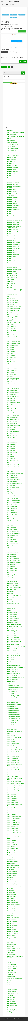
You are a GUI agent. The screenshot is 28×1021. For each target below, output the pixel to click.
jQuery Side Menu (11, 840)
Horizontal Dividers (12, 616)
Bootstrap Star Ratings (13, 254)
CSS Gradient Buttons (12, 417)
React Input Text (11, 898)
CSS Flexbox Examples (13, 396)
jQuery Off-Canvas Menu (13, 812)
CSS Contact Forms (12, 370)
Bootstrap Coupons (12, 191)
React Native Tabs (11, 906)
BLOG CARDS (10, 163)
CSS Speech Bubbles (12, 535)
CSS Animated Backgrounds (14, 306)
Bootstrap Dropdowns (12, 197)
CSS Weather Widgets (12, 581)
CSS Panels (10, 494)
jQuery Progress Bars (12, 826)
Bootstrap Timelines (12, 265)
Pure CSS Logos (11, 894)
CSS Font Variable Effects (13, 402)
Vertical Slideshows (12, 989)
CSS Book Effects (11, 330)
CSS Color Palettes (12, 368)
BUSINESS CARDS (12, 275)
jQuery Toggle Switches (13, 848)
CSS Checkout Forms (12, 359)
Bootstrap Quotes (11, 240)
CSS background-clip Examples (15, 322)
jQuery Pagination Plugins (13, 818)
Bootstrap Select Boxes (13, 246)
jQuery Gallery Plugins (12, 776)
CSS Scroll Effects (12, 514)
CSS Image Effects (12, 442)
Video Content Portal (12, 993)
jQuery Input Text (11, 792)
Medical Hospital (11, 853)
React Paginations (11, 911)
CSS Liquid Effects (12, 452)
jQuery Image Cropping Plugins (15, 785)
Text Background (11, 964)
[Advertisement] (14, 95)
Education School (11, 589)
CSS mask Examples (12, 463)
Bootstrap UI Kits (11, 271)
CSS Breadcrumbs (11, 339)
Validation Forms (11, 980)
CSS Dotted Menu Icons (13, 384)
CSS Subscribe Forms (12, 543)
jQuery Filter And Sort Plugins (14, 770)
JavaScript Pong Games (13, 712)
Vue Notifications (11, 1003)
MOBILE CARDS (11, 859)
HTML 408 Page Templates (14, 633)
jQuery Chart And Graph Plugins (15, 750)
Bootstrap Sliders (11, 252)
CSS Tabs (9, 550)
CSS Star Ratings (11, 539)
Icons (8, 663)
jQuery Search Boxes (12, 835)
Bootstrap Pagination (12, 229)
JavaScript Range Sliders (13, 716)
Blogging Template (12, 165)
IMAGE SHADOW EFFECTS (14, 671)
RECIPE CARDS (11, 936)
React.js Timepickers (12, 931)
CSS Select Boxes (12, 519)
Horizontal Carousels (12, 614)
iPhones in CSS (11, 681)
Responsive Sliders (12, 938)
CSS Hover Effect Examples (14, 436)
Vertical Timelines (11, 991)
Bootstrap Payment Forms (14, 232)
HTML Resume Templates (13, 653)
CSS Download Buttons (13, 386)
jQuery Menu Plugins (12, 802)
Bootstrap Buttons (11, 173)
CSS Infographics (11, 444)
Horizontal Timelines (12, 620)
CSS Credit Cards (11, 374)
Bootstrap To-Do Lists (13, 267)
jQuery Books (10, 739)
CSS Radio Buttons (12, 506)
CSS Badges (10, 324)
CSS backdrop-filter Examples (14, 315)
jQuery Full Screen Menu (13, 774)
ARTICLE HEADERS (12, 153)
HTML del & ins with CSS (13, 639)
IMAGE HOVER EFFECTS (13, 665)
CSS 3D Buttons (11, 298)
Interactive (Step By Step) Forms (15, 677)
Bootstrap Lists (11, 211)
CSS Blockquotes (11, 328)
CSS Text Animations (12, 552)
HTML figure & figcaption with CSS (16, 647)
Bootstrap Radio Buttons (13, 242)
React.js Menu (10, 927)
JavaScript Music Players (13, 708)
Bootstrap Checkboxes (13, 182)
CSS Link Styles (11, 450)
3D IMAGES (10, 130)
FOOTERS (9, 599)
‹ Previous (4, 66)
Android (9, 138)
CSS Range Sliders (12, 508)
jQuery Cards (10, 745)
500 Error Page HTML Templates (15, 136)
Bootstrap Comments (12, 184)
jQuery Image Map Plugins (14, 788)
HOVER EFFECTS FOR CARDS (14, 626)
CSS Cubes (10, 376)
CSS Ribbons (10, 510)
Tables (9, 962)
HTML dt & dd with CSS (13, 644)
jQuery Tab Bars (11, 846)
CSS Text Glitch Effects (13, 558)
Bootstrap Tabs (11, 258)
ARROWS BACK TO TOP (13, 149)
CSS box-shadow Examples (14, 337)
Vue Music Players (12, 1001)
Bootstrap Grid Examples (13, 205)
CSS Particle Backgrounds (13, 500)
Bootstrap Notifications (13, 224)
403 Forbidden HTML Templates (15, 132)
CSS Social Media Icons (13, 531)
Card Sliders (10, 281)
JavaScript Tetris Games (13, 727)
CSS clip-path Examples (13, 362)
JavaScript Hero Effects (13, 698)
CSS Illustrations (11, 440)
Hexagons (9, 610)
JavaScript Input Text (12, 700)
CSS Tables (10, 548)
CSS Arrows (10, 312)
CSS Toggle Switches (12, 570)
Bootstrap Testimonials (13, 261)
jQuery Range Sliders (12, 828)
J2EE (8, 683)
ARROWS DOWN (11, 151)
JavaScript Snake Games (13, 718)
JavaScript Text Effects (13, 729)
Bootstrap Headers (12, 207)
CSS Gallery (10, 411)
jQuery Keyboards (11, 794)
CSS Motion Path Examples (14, 479)
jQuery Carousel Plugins (13, 747)
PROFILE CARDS (11, 892)
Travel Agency (10, 970)
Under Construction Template (14, 978)
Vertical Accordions (12, 983)
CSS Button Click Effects (13, 341)
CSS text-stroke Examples (14, 562)
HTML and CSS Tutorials (13, 637)
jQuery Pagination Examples (14, 816)
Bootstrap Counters (12, 189)
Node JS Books (11, 869)
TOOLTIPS (5, 22)
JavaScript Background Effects (15, 687)
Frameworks (10, 602)
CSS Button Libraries (12, 345)
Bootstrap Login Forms (13, 214)
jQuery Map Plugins (12, 798)
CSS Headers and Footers (13, 425)
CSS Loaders (10, 456)
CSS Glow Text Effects (13, 415)
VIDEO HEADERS (11, 995)
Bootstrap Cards (11, 176)
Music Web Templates (13, 865)
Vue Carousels (11, 997)
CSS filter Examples (12, 390)
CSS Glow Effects (11, 413)
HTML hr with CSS (11, 651)
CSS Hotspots (11, 433)
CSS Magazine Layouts (13, 460)
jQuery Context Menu (12, 758)
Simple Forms (10, 946)
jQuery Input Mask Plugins (13, 790)
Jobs (8, 733)
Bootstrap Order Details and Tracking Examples (14, 227)
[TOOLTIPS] (14, 13)
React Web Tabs (11, 919)
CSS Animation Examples (13, 308)
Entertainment (10, 591)
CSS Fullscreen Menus (13, 409)
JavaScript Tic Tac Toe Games (14, 731)
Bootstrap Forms (11, 201)
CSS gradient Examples (13, 419)
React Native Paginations (13, 904)
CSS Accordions (11, 304)
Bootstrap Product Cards (13, 234)
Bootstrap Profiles (12, 236)
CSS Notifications (11, 485)
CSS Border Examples (12, 335)
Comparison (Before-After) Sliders (16, 290)
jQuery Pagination (11, 814)
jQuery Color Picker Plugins (14, 754)
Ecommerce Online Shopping (14, 587)
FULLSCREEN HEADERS (13, 604)
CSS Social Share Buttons (13, 533)
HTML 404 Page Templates (14, 631)
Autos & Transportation (13, 155)
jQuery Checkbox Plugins (13, 752)
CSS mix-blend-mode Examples (15, 473)
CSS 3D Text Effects (12, 300)
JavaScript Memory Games (14, 704)
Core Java (9, 292)
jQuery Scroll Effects (12, 830)
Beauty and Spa (11, 161)
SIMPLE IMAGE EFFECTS (13, 948)
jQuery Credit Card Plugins (13, 762)
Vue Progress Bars (12, 1005)
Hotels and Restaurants (13, 622)
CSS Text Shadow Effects (13, 560)
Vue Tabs (9, 1007)
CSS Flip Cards (11, 398)
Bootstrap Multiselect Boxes (14, 220)
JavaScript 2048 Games (13, 685)
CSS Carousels (11, 355)
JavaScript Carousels (12, 694)
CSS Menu (10, 469)
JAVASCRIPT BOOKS (12, 689)
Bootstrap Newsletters (13, 222)
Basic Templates (11, 159)
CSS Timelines (11, 566)
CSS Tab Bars (10, 546)
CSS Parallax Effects (12, 498)
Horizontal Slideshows (13, 618)
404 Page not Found (12, 134)
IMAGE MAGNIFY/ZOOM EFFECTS (16, 667)
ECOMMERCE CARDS (12, 585)
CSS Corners (10, 372)
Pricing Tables (11, 890)
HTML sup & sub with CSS (14, 655)
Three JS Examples (12, 966)
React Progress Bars (12, 913)
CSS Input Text (11, 446)
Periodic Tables (11, 880)
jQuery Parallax (11, 820)
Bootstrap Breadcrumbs (13, 171)
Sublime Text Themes (12, 960)
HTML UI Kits (10, 657)
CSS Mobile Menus (12, 475)
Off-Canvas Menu (11, 875)
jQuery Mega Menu (12, 800)
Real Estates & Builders (13, 933)
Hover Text (10, 629)
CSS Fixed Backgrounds (13, 392)
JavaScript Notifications (13, 710)
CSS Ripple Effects (12, 512)
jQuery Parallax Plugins (13, 824)
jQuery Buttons (11, 741)
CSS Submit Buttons (12, 541)
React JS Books (11, 900)
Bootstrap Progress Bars (13, 238)
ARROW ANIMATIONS (12, 144)
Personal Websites (12, 882)
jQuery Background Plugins (14, 737)
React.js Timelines (12, 929)
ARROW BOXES (11, 146)
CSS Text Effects (11, 554)
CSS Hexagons (11, 429)
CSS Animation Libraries (13, 310)
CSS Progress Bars (12, 504)
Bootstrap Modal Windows (14, 218)
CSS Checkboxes (11, 357)
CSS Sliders (10, 525)
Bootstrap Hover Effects (13, 209)
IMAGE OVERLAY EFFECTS (14, 669)
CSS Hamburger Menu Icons (14, 423)
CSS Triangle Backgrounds (14, 575)
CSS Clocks (10, 364)
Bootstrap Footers (12, 199)
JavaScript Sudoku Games (13, 721)
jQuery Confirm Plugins (13, 756)
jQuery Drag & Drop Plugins (14, 768)
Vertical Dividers (11, 987)
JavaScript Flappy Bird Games (14, 696)
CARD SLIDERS (11, 283)
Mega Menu (10, 855)
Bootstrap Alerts (11, 169)
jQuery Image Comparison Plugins (15, 783)
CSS (8, 296)
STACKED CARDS (11, 954)
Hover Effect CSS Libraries (14, 624)
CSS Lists (9, 454)
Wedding (9, 1012)
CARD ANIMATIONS (12, 277)
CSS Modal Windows (12, 477)
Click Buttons (10, 288)
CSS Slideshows (11, 527)
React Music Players (12, 902)
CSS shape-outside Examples (14, 521)
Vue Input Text (11, 999)
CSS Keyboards (11, 448)
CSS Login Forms (11, 458)
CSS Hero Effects (11, 427)
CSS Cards (10, 353)
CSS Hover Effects (12, 438)
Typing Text (10, 974)
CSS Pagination (11, 492)
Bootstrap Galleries (12, 203)
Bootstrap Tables (11, 256)
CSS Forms (10, 404)
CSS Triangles (10, 577)
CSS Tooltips (5, 24)
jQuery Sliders (10, 842)
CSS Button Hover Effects (13, 343)
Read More (22, 31)
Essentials (10, 593)
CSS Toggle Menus (12, 568)
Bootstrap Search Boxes (13, 244)
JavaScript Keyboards (12, 702)
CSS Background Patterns (13, 317)
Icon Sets (9, 661)
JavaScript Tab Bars (12, 723)
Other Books (10, 877)
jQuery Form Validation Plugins (15, 772)
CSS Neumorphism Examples (14, 483)
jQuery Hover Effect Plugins (14, 781)
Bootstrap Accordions (12, 167)
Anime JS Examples (12, 142)
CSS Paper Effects (12, 496)
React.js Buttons (11, 923)
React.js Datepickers (12, 925)
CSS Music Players (12, 481)
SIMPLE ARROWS (11, 944)
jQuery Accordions (11, 735)
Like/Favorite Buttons (12, 850)
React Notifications (12, 909)
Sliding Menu (10, 952)
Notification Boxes (12, 873)
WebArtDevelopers (14, 24)
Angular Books (11, 140)
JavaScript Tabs (11, 725)
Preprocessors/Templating (14, 886)
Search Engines (11, 942)
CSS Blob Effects (11, 326)
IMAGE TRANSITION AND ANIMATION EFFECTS (13, 674)
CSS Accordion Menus (13, 302)
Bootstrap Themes (12, 263)
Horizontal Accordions (12, 612)
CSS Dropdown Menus (13, 388)
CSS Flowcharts (11, 400)
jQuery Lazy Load (11, 796)
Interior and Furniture (12, 679)
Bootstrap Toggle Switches (14, 269)
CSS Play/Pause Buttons (13, 502)
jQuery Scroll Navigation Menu (14, 833)
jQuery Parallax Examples (13, 822)
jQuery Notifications (12, 810)
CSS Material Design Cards (14, 467)
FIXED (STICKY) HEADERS (14, 595)
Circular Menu (10, 285)
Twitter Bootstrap (11, 972)
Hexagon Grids (11, 608)
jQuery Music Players (12, 808)
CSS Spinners (10, 537)
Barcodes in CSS (11, 157)
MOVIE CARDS (11, 863)
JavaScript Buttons (12, 691)
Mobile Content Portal (12, 861)
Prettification (10, 888)
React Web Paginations (13, 917)
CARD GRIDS (10, 279)
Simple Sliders (11, 950)
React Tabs (10, 915)
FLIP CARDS (10, 597)
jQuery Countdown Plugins (13, 760)
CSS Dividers (10, 382)
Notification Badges (12, 871)
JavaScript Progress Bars (13, 714)
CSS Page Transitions (12, 489)
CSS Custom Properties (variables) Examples (13, 379)
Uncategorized (11, 976)
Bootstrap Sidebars (12, 250)
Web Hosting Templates (13, 1010)
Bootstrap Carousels (12, 178)
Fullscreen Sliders (11, 606)
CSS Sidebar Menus (12, 523)
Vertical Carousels (12, 985)
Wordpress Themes (12, 1014)
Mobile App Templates (13, 857)
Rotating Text (10, 940)
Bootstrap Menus (11, 216)
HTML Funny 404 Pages (13, 649)
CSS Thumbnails (11, 564)
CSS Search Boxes (12, 516)
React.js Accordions (12, 921)
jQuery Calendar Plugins (13, 743)
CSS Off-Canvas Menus (13, 487)
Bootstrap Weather (12, 273)
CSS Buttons (10, 347)
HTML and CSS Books (12, 635)
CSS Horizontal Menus (13, 431)
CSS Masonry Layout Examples (15, 465)
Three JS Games (11, 968)
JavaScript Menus (11, 706)
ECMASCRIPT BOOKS (12, 583)
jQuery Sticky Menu (12, 844)
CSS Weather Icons (12, 579)
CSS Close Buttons (12, 366)
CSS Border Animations (13, 332)
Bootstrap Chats (11, 180)
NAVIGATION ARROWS (13, 867)
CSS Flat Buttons (11, 394)
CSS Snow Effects (12, 529)
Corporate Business (12, 294)
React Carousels (11, 896)
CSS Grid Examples (12, 421)
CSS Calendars (11, 351)
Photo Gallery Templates (13, 884)
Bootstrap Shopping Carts (13, 248)
